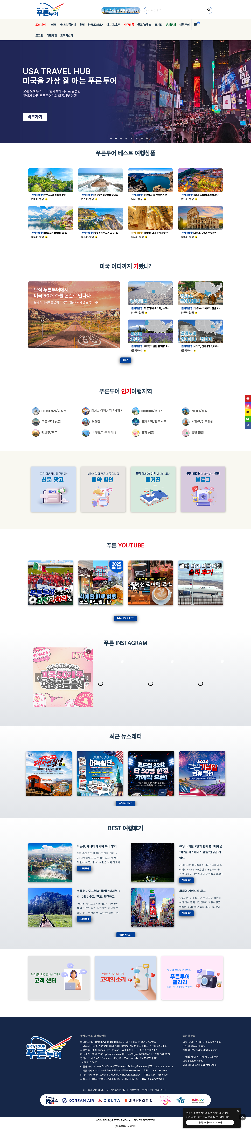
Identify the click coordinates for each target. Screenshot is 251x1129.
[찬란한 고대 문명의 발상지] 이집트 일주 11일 (159, 232)
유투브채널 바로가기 (125, 618)
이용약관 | (134, 1089)
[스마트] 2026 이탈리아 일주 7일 (203, 232)
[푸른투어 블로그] (248, 419)
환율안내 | (160, 1089)
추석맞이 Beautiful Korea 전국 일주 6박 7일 (110, 194)
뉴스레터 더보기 (125, 803)
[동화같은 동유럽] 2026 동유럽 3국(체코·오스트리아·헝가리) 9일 (68, 232)
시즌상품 (129, 24)
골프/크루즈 (144, 24)
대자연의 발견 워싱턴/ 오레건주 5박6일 (156, 346)
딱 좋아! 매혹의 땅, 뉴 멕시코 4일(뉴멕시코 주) (159, 308)
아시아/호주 (113, 24)
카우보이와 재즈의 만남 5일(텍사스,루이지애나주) (211, 308)
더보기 (125, 360)
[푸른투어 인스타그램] (248, 405)
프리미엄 (41, 24)
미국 (52, 24)
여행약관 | (147, 1089)
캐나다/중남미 (68, 24)
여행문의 (184, 24)
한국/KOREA (95, 24)
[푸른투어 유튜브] (248, 398)
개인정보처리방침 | (117, 1089)
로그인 (39, 35)
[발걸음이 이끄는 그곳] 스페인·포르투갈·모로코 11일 (111, 232)
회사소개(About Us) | (94, 1089)
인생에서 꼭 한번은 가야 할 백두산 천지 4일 (158, 194)
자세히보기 (84, 868)
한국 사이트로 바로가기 (210, 1122)
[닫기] (238, 1111)
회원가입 (52, 35)
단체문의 (171, 24)
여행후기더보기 (125, 934)
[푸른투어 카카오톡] (248, 412)
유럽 (82, 24)
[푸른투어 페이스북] (248, 425)
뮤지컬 (158, 24)
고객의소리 (66, 35)
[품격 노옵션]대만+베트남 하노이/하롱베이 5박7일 (211, 194)
